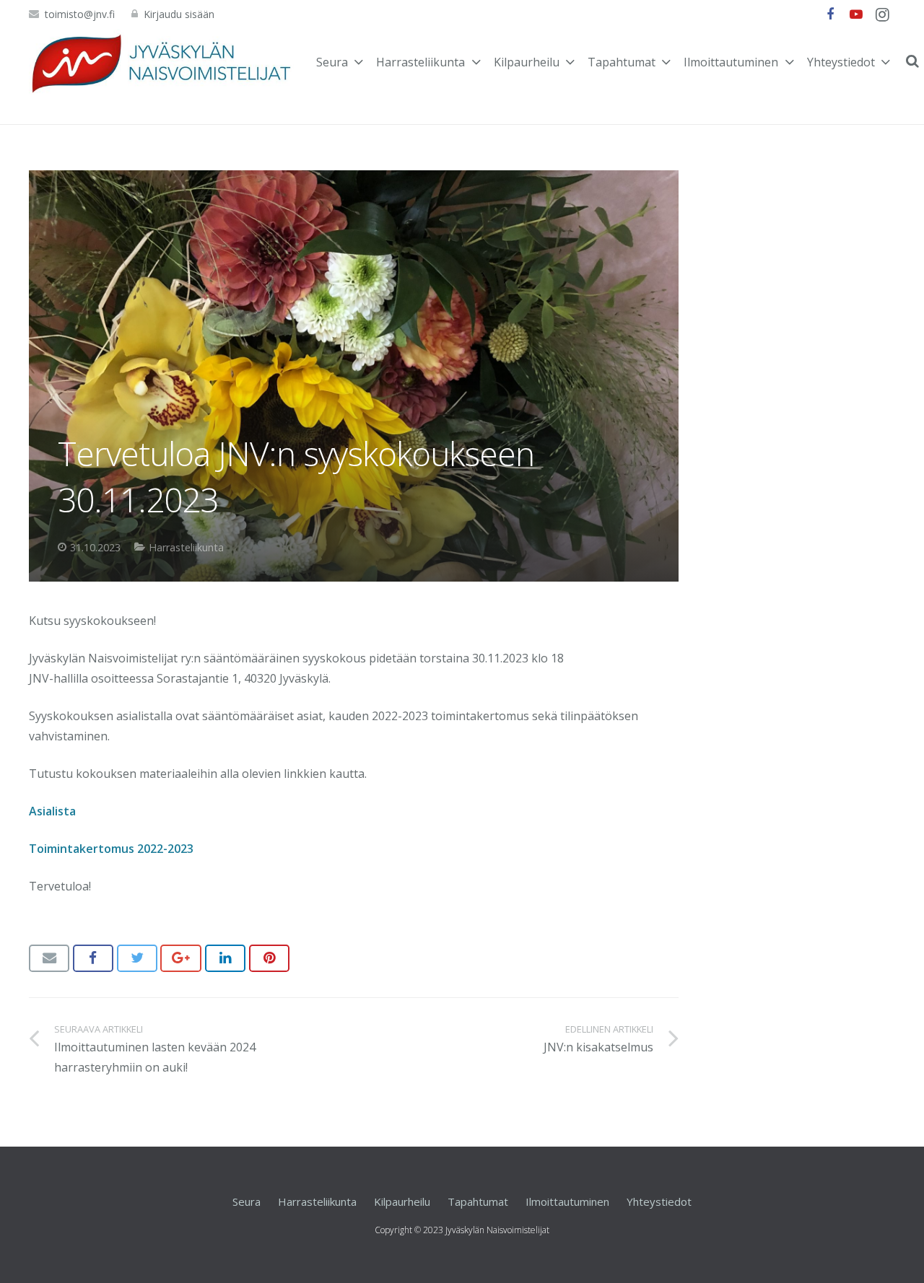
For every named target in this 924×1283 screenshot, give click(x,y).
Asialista (52, 811)
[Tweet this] (137, 958)
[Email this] (49, 958)
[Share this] (93, 958)
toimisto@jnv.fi (80, 14)
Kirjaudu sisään (179, 14)
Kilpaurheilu (402, 1201)
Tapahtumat (478, 1201)
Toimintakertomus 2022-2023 (111, 849)
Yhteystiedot (659, 1201)
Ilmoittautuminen (567, 1201)
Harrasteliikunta (186, 547)
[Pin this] (269, 958)
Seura (246, 1201)
